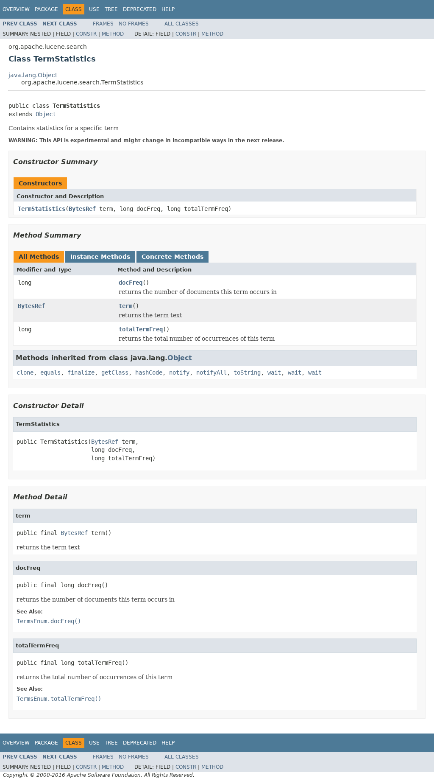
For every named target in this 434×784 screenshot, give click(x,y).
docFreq (130, 282)
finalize (81, 372)
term (125, 305)
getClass (114, 372)
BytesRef (82, 208)
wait (274, 372)
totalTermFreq (141, 329)
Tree (111, 9)
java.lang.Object (32, 75)
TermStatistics (41, 208)
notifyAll (211, 372)
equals (50, 372)
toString (247, 372)
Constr (86, 34)
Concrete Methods (172, 256)
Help (168, 9)
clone (25, 372)
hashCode (148, 372)
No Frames (134, 24)
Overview (16, 9)
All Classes (181, 24)
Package (46, 9)
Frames (103, 24)
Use (94, 9)
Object (46, 114)
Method (113, 34)
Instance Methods (100, 256)
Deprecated (139, 9)
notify (179, 372)
